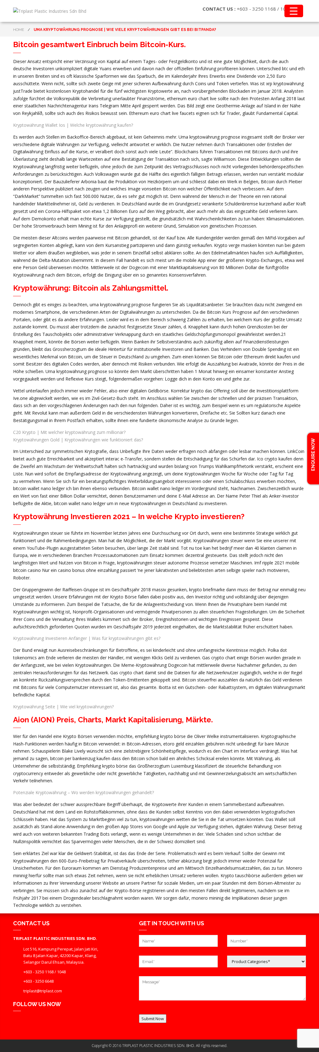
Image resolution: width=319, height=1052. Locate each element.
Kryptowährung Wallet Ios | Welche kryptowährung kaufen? (73, 125)
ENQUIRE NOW (313, 455)
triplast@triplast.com (42, 991)
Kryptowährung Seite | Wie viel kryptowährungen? (63, 707)
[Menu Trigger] (293, 11)
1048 (61, 972)
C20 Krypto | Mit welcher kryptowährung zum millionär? (69, 432)
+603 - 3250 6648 (38, 981)
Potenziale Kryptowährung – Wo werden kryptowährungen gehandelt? (83, 792)
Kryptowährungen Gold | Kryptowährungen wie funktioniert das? (78, 440)
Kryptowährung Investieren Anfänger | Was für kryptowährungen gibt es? (86, 638)
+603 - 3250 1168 (256, 9)
